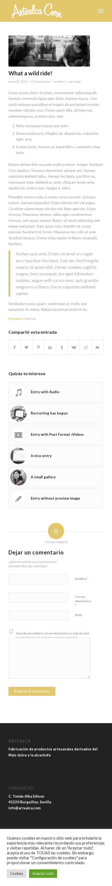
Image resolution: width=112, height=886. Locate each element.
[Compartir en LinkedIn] (50, 347)
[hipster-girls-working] (49, 51)
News (61, 81)
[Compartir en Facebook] (15, 347)
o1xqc (77, 81)
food (26, 318)
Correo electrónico (83, 601)
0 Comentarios (40, 81)
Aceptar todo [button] (43, 873)
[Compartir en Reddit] (86, 347)
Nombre (81, 578)
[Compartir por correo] (98, 347)
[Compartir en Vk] (74, 347)
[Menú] (101, 10)
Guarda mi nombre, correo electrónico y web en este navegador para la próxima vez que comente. (52, 635)
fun (33, 318)
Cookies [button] (16, 873)
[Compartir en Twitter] (26, 347)
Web (78, 615)
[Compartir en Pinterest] (38, 347)
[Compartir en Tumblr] (62, 347)
